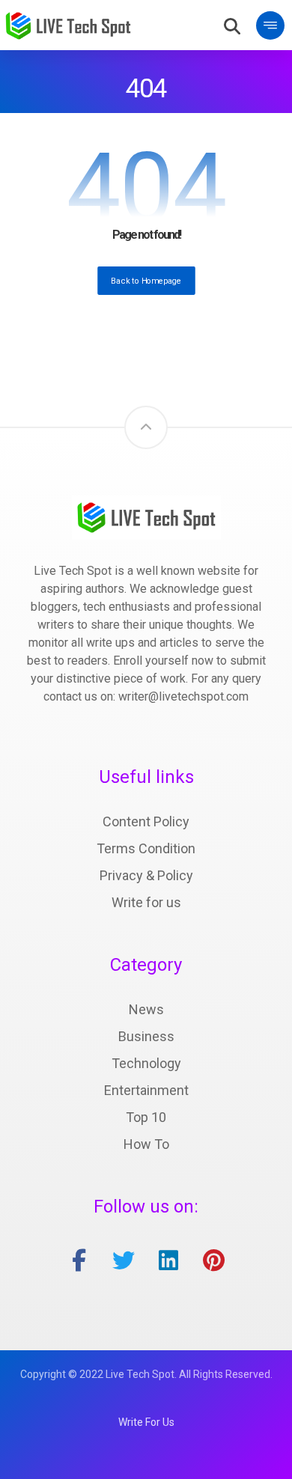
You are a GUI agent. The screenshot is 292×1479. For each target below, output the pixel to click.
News (146, 1009)
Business (146, 1036)
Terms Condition (146, 848)
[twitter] (123, 1260)
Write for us (146, 902)
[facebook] (78, 1260)
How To (146, 1144)
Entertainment (146, 1090)
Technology (146, 1063)
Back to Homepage (146, 280)
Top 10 (146, 1117)
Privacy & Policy (146, 875)
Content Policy (146, 821)
